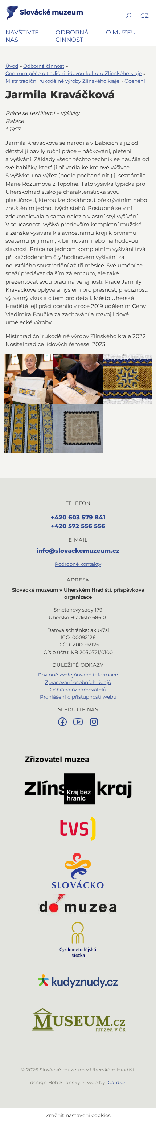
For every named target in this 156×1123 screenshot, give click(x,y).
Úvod (11, 66)
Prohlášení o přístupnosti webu (78, 697)
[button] (130, 15)
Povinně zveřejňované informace (78, 675)
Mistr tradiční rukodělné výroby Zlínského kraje (62, 81)
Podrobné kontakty (78, 564)
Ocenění (134, 81)
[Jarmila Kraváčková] (28, 379)
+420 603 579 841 (78, 517)
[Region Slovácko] (78, 870)
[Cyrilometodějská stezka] (78, 939)
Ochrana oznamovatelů (78, 689)
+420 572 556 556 (78, 526)
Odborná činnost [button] (72, 36)
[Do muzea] (78, 905)
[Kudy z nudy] (78, 981)
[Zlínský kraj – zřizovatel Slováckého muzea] (78, 780)
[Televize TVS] (78, 829)
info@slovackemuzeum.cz (78, 550)
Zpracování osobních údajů (78, 682)
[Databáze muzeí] (78, 1020)
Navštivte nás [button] (22, 36)
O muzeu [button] (121, 32)
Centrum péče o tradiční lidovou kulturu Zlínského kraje (73, 73)
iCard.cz (116, 1082)
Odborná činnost (43, 66)
